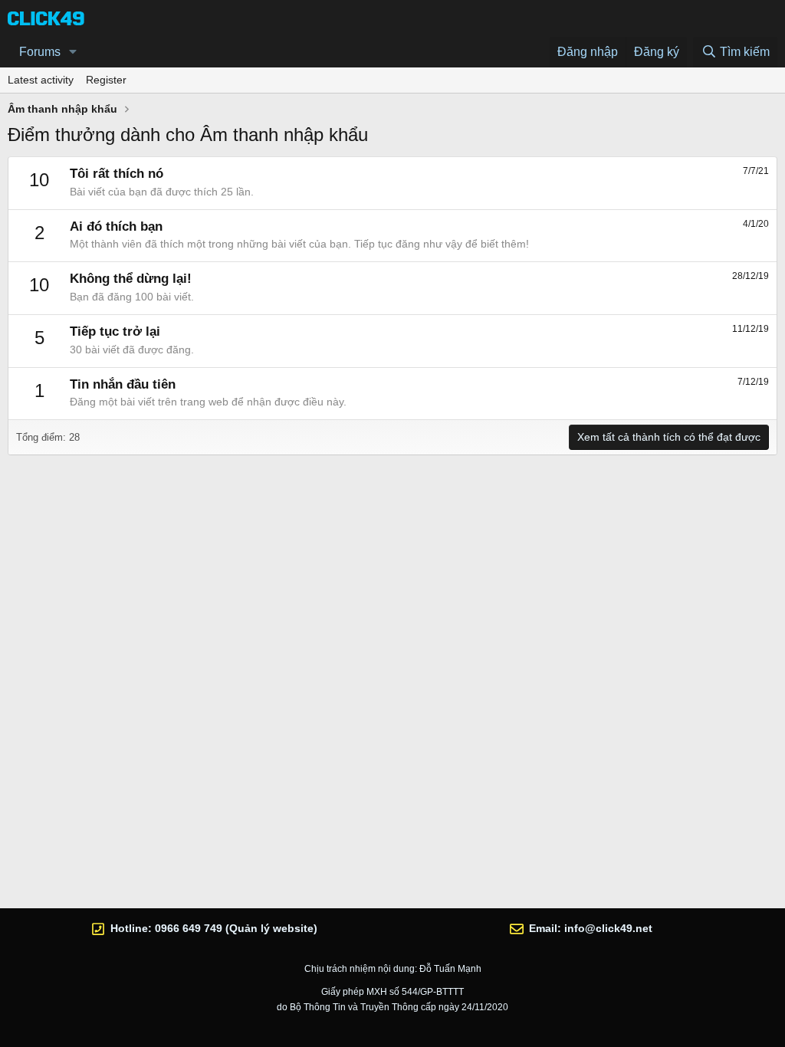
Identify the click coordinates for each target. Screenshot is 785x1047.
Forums (40, 51)
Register (106, 80)
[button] (73, 52)
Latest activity (41, 80)
